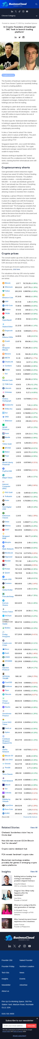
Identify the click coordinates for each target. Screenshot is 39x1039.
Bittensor (8, 421)
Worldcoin (9, 553)
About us (5, 991)
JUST (7, 530)
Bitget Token (7, 478)
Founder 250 (7, 960)
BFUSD (8, 448)
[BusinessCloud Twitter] (16, 11)
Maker (7, 452)
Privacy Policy (6, 1031)
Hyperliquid (7, 320)
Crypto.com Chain (7, 644)
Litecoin (8, 388)
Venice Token (7, 612)
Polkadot (8, 496)
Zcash (7, 341)
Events (22, 979)
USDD (7, 657)
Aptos (7, 732)
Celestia (8, 793)
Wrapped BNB (6, 537)
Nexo (7, 649)
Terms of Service (18, 1031)
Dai (6, 374)
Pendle (7, 768)
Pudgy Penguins (6, 635)
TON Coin (9, 384)
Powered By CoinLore (31, 817)
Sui (6, 413)
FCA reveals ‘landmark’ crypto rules (17, 854)
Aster (7, 500)
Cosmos (8, 583)
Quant (7, 573)
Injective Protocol (5, 669)
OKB (7, 417)
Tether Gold (7, 444)
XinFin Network (5, 751)
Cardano (8, 366)
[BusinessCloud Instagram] (23, 11)
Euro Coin (9, 809)
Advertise (23, 985)
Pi (5, 565)
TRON (7, 313)
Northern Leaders (27, 966)
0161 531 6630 (8, 1014)
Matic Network (8, 549)
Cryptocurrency (8, 75)
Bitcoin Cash (7, 380)
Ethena (8, 526)
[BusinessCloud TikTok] (19, 11)
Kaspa (7, 569)
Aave (7, 433)
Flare (7, 690)
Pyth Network (7, 781)
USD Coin (9, 305)
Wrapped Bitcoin (6, 349)
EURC (7, 813)
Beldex (7, 628)
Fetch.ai (8, 728)
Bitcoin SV (9, 756)
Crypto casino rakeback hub (14, 849)
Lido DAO (9, 760)
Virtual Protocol (5, 702)
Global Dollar (7, 590)
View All (33, 827)
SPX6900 (8, 661)
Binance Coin (7, 297)
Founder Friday (8, 966)
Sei (6, 789)
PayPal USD (7, 471)
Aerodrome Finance (6, 715)
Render (8, 561)
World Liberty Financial (7, 463)
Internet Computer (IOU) (6, 486)
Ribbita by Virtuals (6, 800)
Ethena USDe (7, 337)
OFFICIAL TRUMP (6, 677)
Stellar (7, 370)
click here (16, 269)
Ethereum (9, 287)
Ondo (7, 522)
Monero (8, 354)
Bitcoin (8, 283)
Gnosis (8, 764)
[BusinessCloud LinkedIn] (12, 11)
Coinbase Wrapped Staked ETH (7, 741)
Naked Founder (26, 960)
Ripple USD (7, 579)
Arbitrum (8, 686)
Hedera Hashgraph (6, 400)
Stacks (7, 707)
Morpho (8, 542)
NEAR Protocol (5, 428)
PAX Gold (8, 492)
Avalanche (9, 405)
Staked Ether (7, 327)
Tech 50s (5, 973)
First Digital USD (6, 508)
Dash (7, 653)
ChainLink (9, 362)
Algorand (8, 557)
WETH (7, 358)
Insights (5, 979)
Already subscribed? (19, 1035)
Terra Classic (7, 774)
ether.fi (7, 785)
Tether (7, 291)
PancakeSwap (8, 596)
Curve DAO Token (6, 723)
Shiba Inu (8, 409)
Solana (7, 309)
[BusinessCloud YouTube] (27, 11)
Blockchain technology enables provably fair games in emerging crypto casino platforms (19, 862)
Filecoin (8, 694)
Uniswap (8, 392)
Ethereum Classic (6, 517)
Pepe (7, 456)
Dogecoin (9, 331)
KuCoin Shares (5, 604)
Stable (4, 624)
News (22, 973)
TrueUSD (8, 682)
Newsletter (6, 985)
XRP (6, 301)
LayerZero (9, 805)
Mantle (7, 437)
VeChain (8, 616)
